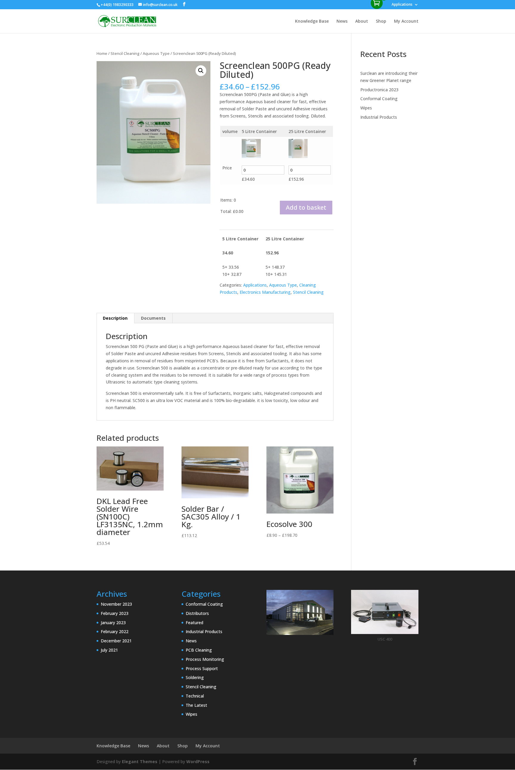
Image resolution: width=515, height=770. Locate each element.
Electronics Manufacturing (265, 292)
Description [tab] (115, 318)
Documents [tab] (153, 318)
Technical (195, 696)
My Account (406, 21)
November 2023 (116, 604)
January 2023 (113, 622)
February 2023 (114, 613)
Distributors (197, 613)
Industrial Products (378, 117)
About (361, 21)
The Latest (196, 705)
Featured (194, 622)
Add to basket (306, 207)
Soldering (195, 677)
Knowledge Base (312, 21)
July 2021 (109, 650)
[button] (201, 70)
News (342, 21)
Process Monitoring (205, 659)
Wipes (366, 108)
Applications (402, 5)
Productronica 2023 (379, 89)
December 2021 (116, 641)
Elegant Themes (139, 761)
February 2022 (114, 631)
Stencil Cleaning (125, 53)
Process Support (202, 668)
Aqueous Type (156, 53)
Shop (381, 21)
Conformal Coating (379, 98)
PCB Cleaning (199, 650)
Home (102, 53)
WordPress (198, 761)
